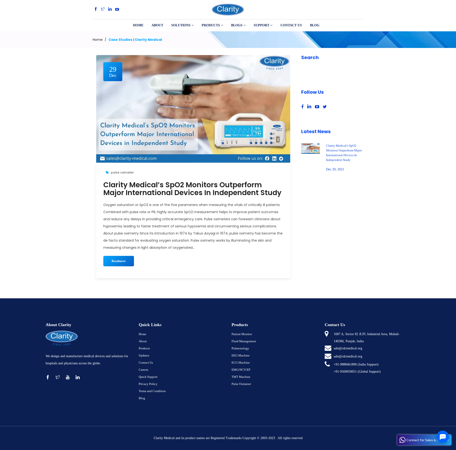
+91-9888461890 (345, 364)
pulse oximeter (122, 172)
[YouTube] (117, 9)
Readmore (119, 261)
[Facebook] (96, 9)
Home (98, 39)
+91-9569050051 (345, 371)
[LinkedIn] (110, 9)
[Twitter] (103, 9)
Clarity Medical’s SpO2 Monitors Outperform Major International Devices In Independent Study (192, 189)
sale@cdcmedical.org (348, 348)
